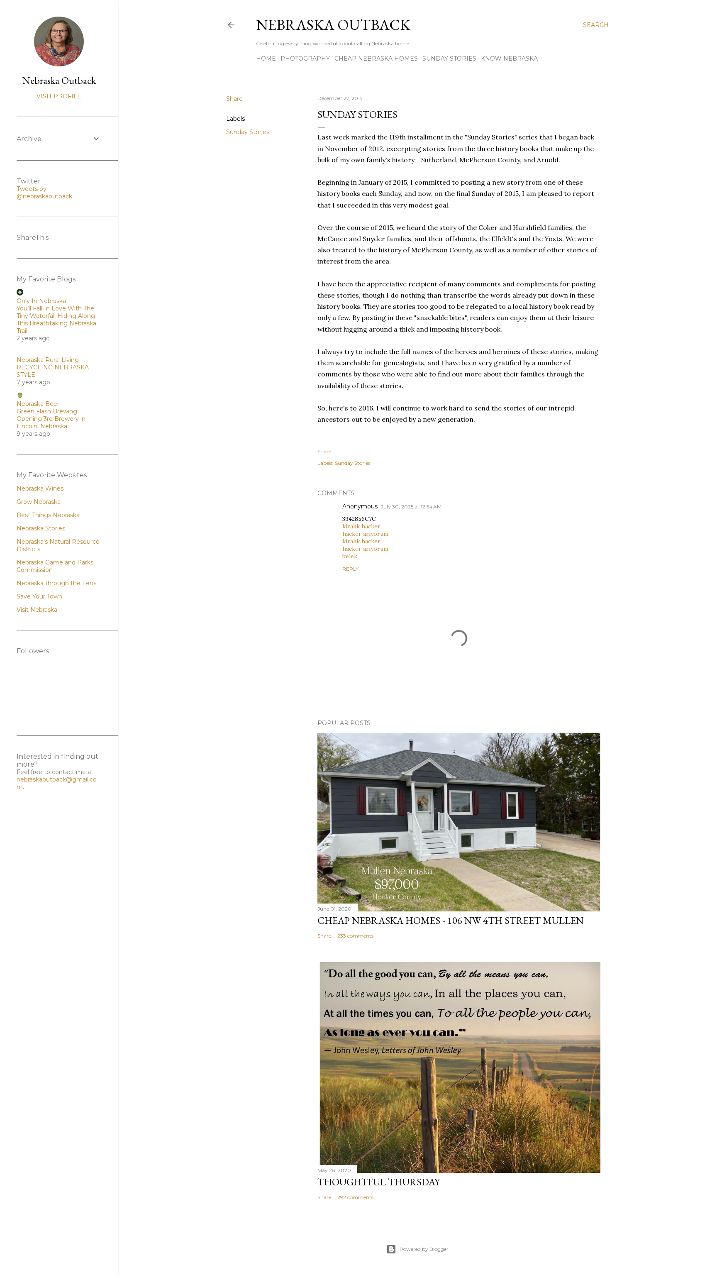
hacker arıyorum (365, 533)
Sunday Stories (449, 58)
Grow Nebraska (39, 502)
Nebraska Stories (41, 528)
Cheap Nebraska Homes (376, 58)
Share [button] (234, 99)
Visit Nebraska (37, 609)
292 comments (355, 1197)
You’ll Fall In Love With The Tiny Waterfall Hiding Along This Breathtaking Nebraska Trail (56, 320)
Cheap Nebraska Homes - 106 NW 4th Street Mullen (450, 920)
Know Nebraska (509, 58)
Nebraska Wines (40, 488)
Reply (350, 569)
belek (349, 556)
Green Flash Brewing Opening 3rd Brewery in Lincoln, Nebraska (51, 419)
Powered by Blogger (424, 1249)
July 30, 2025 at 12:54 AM (411, 506)
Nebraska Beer (38, 404)
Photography (305, 58)
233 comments (355, 936)
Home (266, 58)
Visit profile (59, 96)
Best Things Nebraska (48, 515)
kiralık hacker (361, 526)
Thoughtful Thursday (378, 1181)
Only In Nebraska (41, 301)
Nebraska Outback (333, 24)
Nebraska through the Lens (56, 583)
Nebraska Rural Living (48, 360)
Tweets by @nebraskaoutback (44, 192)
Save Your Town (39, 596)
